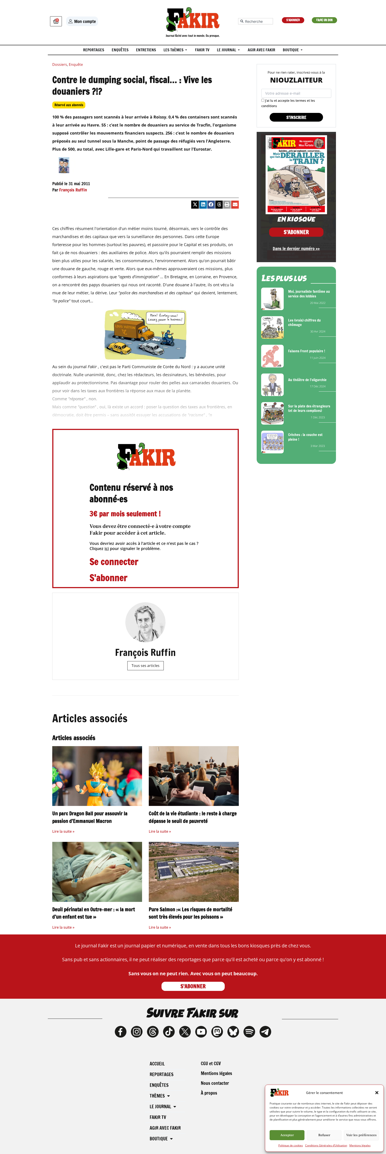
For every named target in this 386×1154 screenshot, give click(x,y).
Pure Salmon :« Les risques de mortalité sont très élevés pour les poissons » (190, 913)
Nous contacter (215, 1083)
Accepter (287, 1135)
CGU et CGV (211, 1063)
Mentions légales (360, 1145)
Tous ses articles (145, 665)
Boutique (159, 1138)
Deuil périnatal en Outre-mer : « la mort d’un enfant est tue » (93, 913)
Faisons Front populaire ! (306, 351)
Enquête (76, 64)
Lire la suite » (63, 831)
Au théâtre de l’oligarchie (307, 379)
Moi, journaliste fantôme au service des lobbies (309, 294)
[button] (377, 1092)
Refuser (324, 1135)
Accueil (157, 1064)
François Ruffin (73, 190)
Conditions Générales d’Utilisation (326, 1145)
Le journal (160, 1106)
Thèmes (157, 1096)
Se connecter (114, 561)
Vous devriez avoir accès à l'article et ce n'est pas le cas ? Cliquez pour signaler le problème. (144, 546)
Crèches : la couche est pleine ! (305, 437)
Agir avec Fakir (165, 1128)
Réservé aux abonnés (69, 105)
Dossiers (59, 64)
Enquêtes (159, 1085)
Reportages (162, 1074)
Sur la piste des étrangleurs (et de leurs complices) (309, 408)
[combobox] (255, 21)
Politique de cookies (290, 1145)
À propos (209, 1093)
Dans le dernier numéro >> (296, 248)
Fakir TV (158, 1117)
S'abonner (108, 577)
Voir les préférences (361, 1135)
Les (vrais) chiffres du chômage (304, 322)
